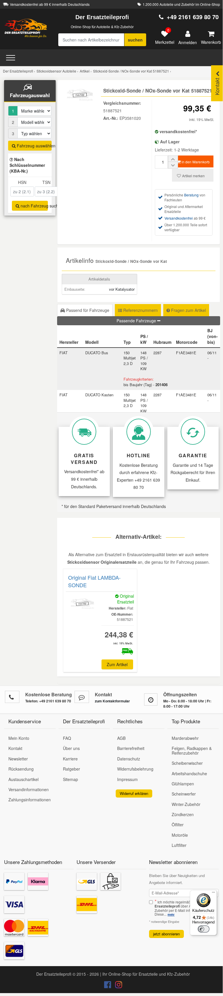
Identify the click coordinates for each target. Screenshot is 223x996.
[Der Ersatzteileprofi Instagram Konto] (117, 986)
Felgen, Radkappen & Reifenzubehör (192, 750)
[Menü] (213, 893)
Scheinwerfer (184, 794)
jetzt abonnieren (166, 934)
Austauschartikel (23, 779)
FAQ (67, 738)
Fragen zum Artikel (188, 310)
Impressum (127, 779)
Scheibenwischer (187, 763)
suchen (135, 40)
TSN (46, 182)
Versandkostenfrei (178, 218)
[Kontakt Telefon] (12, 697)
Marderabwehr (185, 738)
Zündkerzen (183, 814)
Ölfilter (178, 824)
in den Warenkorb (195, 161)
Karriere (70, 759)
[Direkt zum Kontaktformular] (82, 697)
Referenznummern (140, 310)
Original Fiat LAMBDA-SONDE (94, 581)
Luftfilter (179, 845)
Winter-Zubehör (186, 804)
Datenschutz (128, 759)
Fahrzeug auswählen (34, 146)
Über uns (71, 748)
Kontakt (15, 748)
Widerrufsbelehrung (135, 769)
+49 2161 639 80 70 (193, 16)
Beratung (191, 194)
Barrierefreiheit (130, 748)
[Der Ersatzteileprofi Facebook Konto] (108, 986)
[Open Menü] (10, 58)
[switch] (203, 928)
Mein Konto (18, 738)
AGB (121, 738)
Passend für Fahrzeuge (87, 310)
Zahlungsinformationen (29, 799)
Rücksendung (21, 769)
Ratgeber (71, 769)
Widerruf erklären (134, 793)
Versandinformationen (28, 789)
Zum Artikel (117, 664)
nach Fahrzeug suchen (33, 206)
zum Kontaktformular (112, 701)
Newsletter (18, 759)
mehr (171, 914)
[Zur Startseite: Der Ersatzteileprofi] (26, 28)
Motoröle (180, 835)
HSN (22, 182)
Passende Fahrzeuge (137, 320)
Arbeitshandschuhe (189, 773)
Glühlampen (183, 784)
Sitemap (70, 779)
